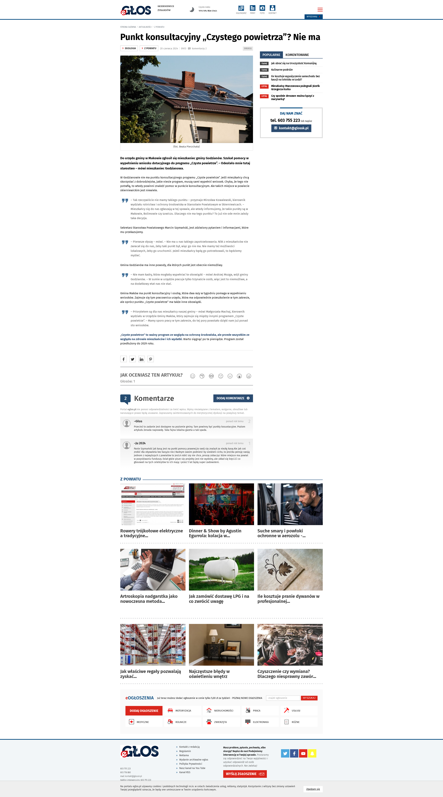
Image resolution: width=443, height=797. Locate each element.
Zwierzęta (220, 722)
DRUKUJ (248, 49)
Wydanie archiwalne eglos (193, 759)
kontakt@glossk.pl (293, 128)
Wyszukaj (312, 16)
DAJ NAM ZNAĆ (291, 113)
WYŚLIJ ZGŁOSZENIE (241, 774)
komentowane (297, 55)
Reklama (184, 755)
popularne (271, 55)
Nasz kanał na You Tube (192, 768)
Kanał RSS (184, 772)
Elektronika (261, 722)
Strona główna (128, 27)
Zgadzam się (314, 789)
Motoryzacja (183, 710)
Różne (296, 722)
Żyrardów (164, 10)
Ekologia (129, 48)
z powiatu (159, 27)
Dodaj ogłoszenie (144, 711)
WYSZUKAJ (309, 698)
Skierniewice (166, 6)
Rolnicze (181, 722)
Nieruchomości (223, 710)
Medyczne (143, 722)
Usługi (296, 710)
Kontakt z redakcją (189, 746)
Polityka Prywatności (190, 763)
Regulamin (185, 751)
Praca (256, 710)
